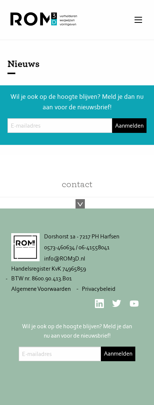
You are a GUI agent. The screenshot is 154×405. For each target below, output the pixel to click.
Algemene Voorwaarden (41, 288)
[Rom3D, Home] (43, 23)
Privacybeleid (99, 288)
